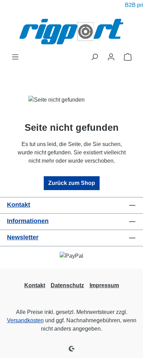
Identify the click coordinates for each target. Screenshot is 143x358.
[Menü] (15, 57)
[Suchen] (94, 57)
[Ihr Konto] (111, 57)
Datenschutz (67, 285)
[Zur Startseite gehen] (71, 31)
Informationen (28, 221)
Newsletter (23, 237)
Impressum (104, 285)
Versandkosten (25, 320)
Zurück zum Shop (71, 183)
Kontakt (18, 204)
